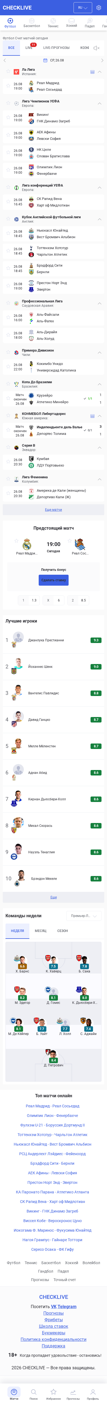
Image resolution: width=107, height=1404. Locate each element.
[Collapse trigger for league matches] (100, 71)
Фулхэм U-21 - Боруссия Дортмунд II (52, 1125)
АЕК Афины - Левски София (52, 1173)
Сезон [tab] (62, 931)
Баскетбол (51, 1263)
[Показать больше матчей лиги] (92, 72)
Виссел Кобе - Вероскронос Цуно (52, 1221)
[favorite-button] (8, 71)
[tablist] (46, 48)
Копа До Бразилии (37, 382)
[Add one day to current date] (5, 60)
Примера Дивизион (38, 350)
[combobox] (83, 7)
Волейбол (91, 1263)
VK (54, 1306)
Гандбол (45, 1271)
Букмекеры (53, 1332)
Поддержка (53, 1346)
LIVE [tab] (30, 46)
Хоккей (71, 1263)
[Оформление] (98, 7)
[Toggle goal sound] (96, 48)
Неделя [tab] (17, 931)
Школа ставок (53, 1326)
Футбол (13, 1263)
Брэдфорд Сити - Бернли (52, 1163)
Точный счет (65, 1280)
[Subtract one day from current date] (102, 60)
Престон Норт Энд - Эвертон (52, 1182)
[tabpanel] (53, 290)
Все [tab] (11, 48)
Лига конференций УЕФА (42, 185)
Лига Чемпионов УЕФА (41, 101)
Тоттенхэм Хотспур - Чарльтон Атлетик (53, 1134)
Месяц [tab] (40, 931)
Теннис (31, 1263)
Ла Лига (28, 69)
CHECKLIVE (17, 7)
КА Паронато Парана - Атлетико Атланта (52, 1192)
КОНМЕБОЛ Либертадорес (44, 414)
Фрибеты (53, 1319)
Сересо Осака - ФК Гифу (52, 1249)
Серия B (28, 445)
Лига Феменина (35, 477)
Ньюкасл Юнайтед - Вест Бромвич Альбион (52, 1144)
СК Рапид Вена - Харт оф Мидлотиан (52, 1201)
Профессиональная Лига (42, 301)
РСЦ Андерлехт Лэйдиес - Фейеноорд (52, 1154)
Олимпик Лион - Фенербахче (52, 1115)
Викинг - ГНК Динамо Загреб (52, 1211)
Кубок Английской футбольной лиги (51, 217)
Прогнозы (40, 1280)
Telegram (67, 1306)
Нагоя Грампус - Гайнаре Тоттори (52, 1240)
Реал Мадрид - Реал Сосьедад (52, 1106)
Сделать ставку (53, 580)
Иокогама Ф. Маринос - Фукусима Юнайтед (52, 1230)
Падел (63, 1271)
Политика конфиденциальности (53, 1339)
